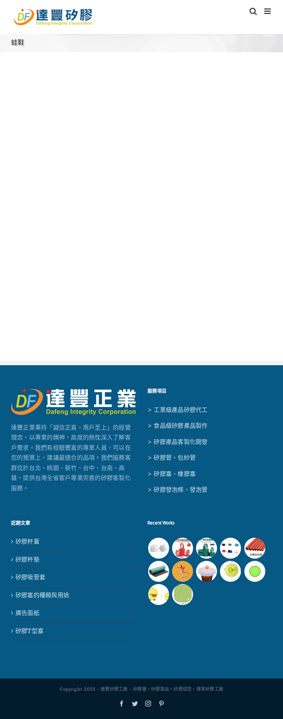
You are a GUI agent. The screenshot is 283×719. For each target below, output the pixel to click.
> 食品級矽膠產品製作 (177, 425)
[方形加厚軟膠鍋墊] (182, 594)
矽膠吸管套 (30, 577)
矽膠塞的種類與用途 (42, 595)
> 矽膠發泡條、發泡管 (177, 489)
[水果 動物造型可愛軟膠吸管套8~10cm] (182, 571)
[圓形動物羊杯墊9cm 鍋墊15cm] (158, 594)
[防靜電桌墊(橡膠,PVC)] (158, 571)
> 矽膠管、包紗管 (171, 457)
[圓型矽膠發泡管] (255, 548)
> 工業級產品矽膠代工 (177, 409)
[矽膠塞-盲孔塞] (231, 548)
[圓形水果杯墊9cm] (255, 571)
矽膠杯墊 (27, 559)
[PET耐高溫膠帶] (207, 548)
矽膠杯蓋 (27, 541)
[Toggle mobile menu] (268, 11)
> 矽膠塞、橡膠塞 (171, 473)
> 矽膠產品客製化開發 (177, 441)
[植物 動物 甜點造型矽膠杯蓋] (207, 571)
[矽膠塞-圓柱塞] (158, 548)
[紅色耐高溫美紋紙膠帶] (182, 548)
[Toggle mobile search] (253, 11)
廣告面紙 (27, 612)
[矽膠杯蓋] (231, 571)
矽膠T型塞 (29, 630)
